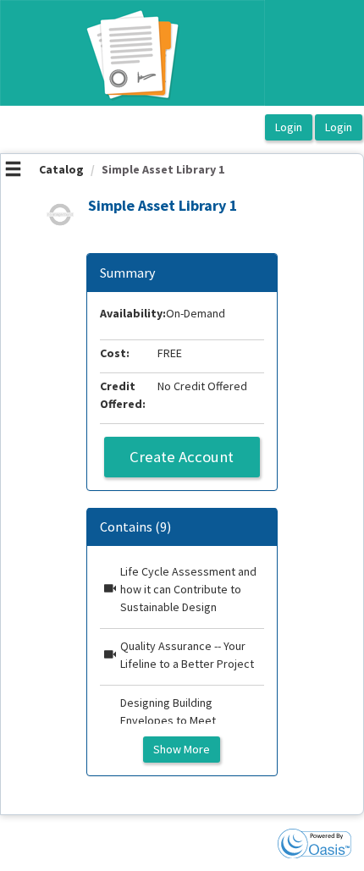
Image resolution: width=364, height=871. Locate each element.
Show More (181, 749)
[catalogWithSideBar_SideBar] (13, 171)
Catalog (61, 169)
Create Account (182, 456)
